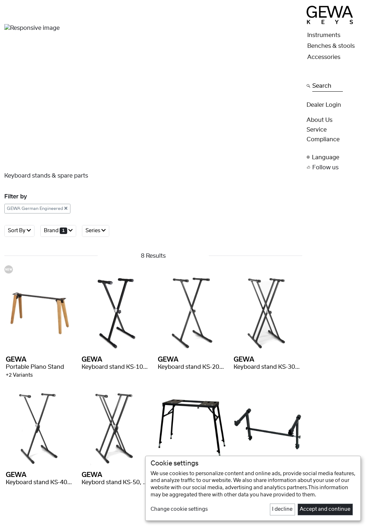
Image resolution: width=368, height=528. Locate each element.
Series (93, 230)
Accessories (323, 57)
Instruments (323, 35)
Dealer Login (324, 105)
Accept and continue (325, 509)
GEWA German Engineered (35, 208)
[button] (335, 157)
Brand (54, 230)
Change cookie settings (179, 509)
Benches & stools (331, 46)
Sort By (17, 230)
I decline (282, 509)
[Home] (330, 15)
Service (317, 130)
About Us (319, 120)
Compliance (323, 139)
